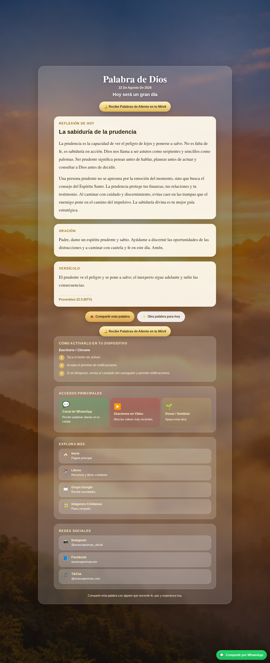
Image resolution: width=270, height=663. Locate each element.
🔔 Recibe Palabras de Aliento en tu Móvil (135, 106)
